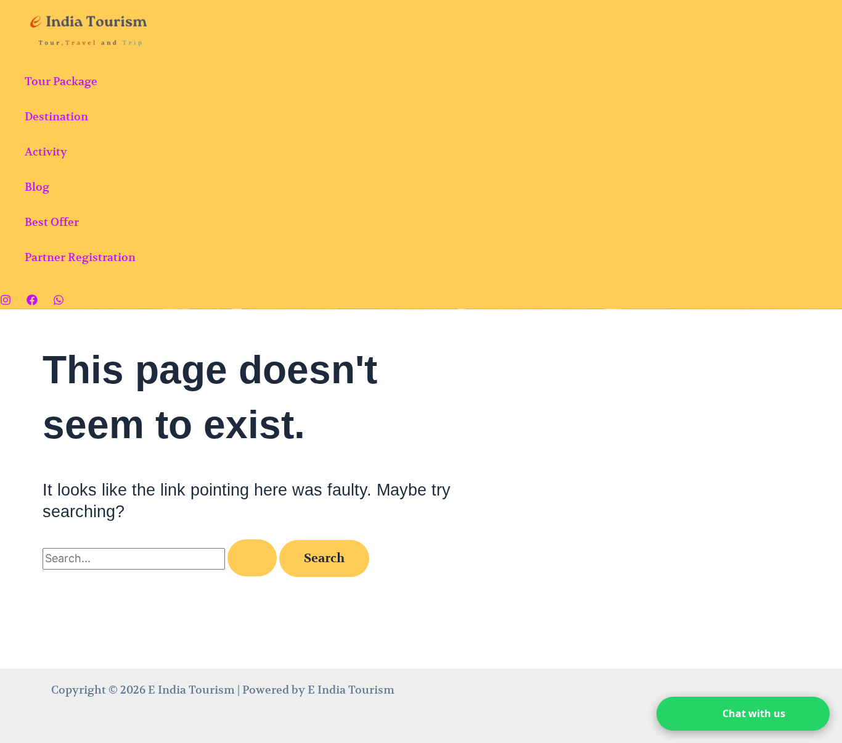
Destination (56, 116)
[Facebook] (32, 301)
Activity (46, 151)
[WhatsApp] (58, 301)
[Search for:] (161, 558)
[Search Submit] (252, 557)
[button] (743, 714)
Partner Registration (80, 257)
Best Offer (52, 222)
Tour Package (61, 81)
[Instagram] (5, 301)
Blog (37, 187)
